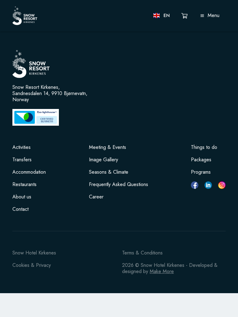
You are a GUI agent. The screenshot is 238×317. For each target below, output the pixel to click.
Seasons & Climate (108, 172)
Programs (201, 172)
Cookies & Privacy (31, 265)
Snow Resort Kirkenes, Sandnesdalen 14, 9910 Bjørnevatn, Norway (49, 93)
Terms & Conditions (142, 252)
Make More (162, 271)
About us (21, 197)
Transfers (22, 160)
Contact (20, 209)
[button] (162, 15)
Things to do (204, 147)
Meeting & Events (107, 147)
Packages (201, 160)
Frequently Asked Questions (118, 184)
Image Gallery (103, 160)
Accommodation (29, 172)
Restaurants (24, 184)
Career (96, 197)
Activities (21, 147)
